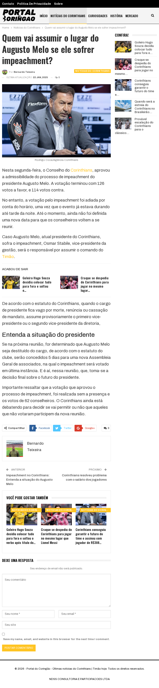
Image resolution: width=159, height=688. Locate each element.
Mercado (131, 15)
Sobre (58, 3)
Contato (8, 3)
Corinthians (81, 170)
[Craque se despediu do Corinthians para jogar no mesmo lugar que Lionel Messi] (69, 282)
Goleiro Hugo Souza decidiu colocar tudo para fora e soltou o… (37, 284)
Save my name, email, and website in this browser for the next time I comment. (56, 639)
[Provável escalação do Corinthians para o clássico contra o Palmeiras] (123, 123)
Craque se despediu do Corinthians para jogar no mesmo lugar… (95, 284)
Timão (8, 256)
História (116, 15)
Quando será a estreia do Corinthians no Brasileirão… (145, 106)
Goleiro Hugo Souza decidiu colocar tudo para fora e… (144, 47)
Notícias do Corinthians (68, 15)
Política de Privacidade (34, 3)
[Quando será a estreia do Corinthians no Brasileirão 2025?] (123, 106)
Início (44, 15)
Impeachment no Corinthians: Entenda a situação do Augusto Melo (29, 480)
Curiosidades (97, 15)
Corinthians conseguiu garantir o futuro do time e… (134, 87)
